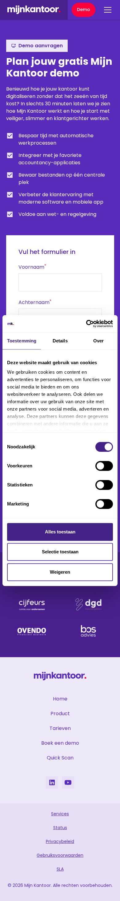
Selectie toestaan (60, 551)
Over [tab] (98, 340)
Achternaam (34, 302)
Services (60, 814)
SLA (60, 869)
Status (60, 828)
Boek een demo (60, 743)
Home (60, 698)
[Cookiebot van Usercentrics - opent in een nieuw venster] (86, 324)
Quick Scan (60, 757)
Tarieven (60, 728)
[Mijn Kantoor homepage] (34, 10)
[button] (106, 9)
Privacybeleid (60, 841)
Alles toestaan (60, 531)
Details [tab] (60, 340)
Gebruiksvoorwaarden (60, 855)
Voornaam (32, 267)
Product (60, 713)
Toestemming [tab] (21, 340)
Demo (83, 9)
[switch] (104, 466)
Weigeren (60, 572)
